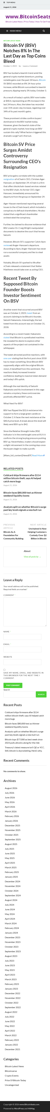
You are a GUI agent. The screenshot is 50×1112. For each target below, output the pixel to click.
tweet (29, 313)
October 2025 (11, 834)
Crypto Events (12, 1075)
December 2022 (12, 993)
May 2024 (10, 914)
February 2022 (12, 1040)
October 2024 (11, 890)
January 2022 (11, 1044)
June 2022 (10, 1021)
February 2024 (12, 928)
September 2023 (13, 951)
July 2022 (9, 1016)
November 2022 (12, 998)
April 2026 (10, 806)
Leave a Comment (30, 66)
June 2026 (10, 797)
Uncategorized (12, 1085)
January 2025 (11, 876)
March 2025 (11, 867)
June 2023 (10, 965)
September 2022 (13, 1007)
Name (7, 632)
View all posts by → (32, 556)
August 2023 (11, 956)
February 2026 (12, 816)
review (6, 245)
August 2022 (11, 1012)
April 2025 (10, 862)
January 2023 (11, 988)
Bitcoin (42, 80)
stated (6, 337)
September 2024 (13, 895)
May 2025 (10, 858)
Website (7, 657)
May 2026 (10, 802)
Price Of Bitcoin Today (15, 1080)
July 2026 (9, 792)
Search (6, 689)
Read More (37, 455)
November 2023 (12, 942)
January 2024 (11, 932)
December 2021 (12, 1049)
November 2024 (12, 886)
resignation (8, 179)
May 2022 (10, 1026)
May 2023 (10, 970)
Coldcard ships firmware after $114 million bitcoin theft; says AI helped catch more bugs (22, 478)
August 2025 (11, 844)
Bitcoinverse (11, 1071)
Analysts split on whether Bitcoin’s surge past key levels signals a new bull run (24, 508)
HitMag (31, 1108)
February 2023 (12, 984)
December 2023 (12, 937)
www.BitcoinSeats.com (29, 1104)
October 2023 (11, 946)
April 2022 (10, 1030)
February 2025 (12, 872)
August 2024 (11, 900)
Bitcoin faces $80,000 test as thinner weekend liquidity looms (22, 494)
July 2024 (9, 904)
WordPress (19, 1108)
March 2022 (11, 1035)
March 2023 (11, 979)
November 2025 (12, 830)
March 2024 (11, 923)
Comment (9, 595)
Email (7, 644)
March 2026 (11, 811)
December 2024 (12, 881)
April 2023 (10, 974)
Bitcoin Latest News (11, 41)
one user (7, 358)
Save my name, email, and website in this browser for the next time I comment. (23, 675)
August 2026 (11, 788)
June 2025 (10, 853)
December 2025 (12, 825)
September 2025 (13, 839)
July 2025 (9, 848)
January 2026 (11, 820)
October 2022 (11, 1002)
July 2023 (9, 960)
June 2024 (10, 909)
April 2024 (10, 918)
